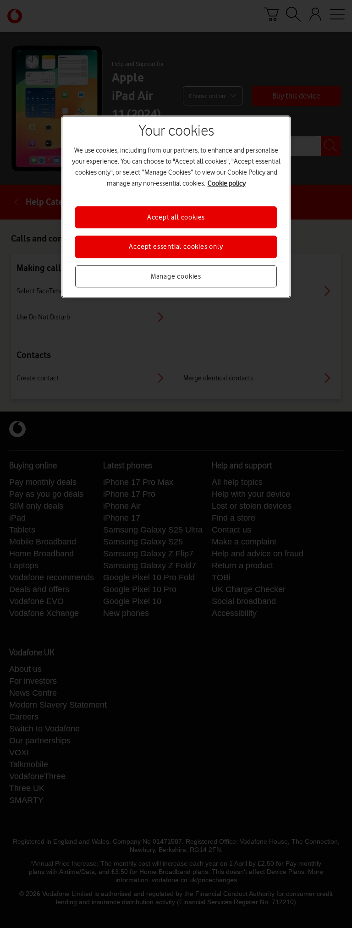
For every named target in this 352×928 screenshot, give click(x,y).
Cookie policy (227, 183)
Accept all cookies (176, 217)
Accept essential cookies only (176, 246)
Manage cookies (176, 276)
